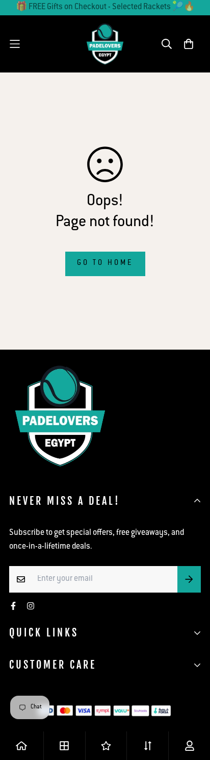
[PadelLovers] (105, 43)
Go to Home (105, 263)
